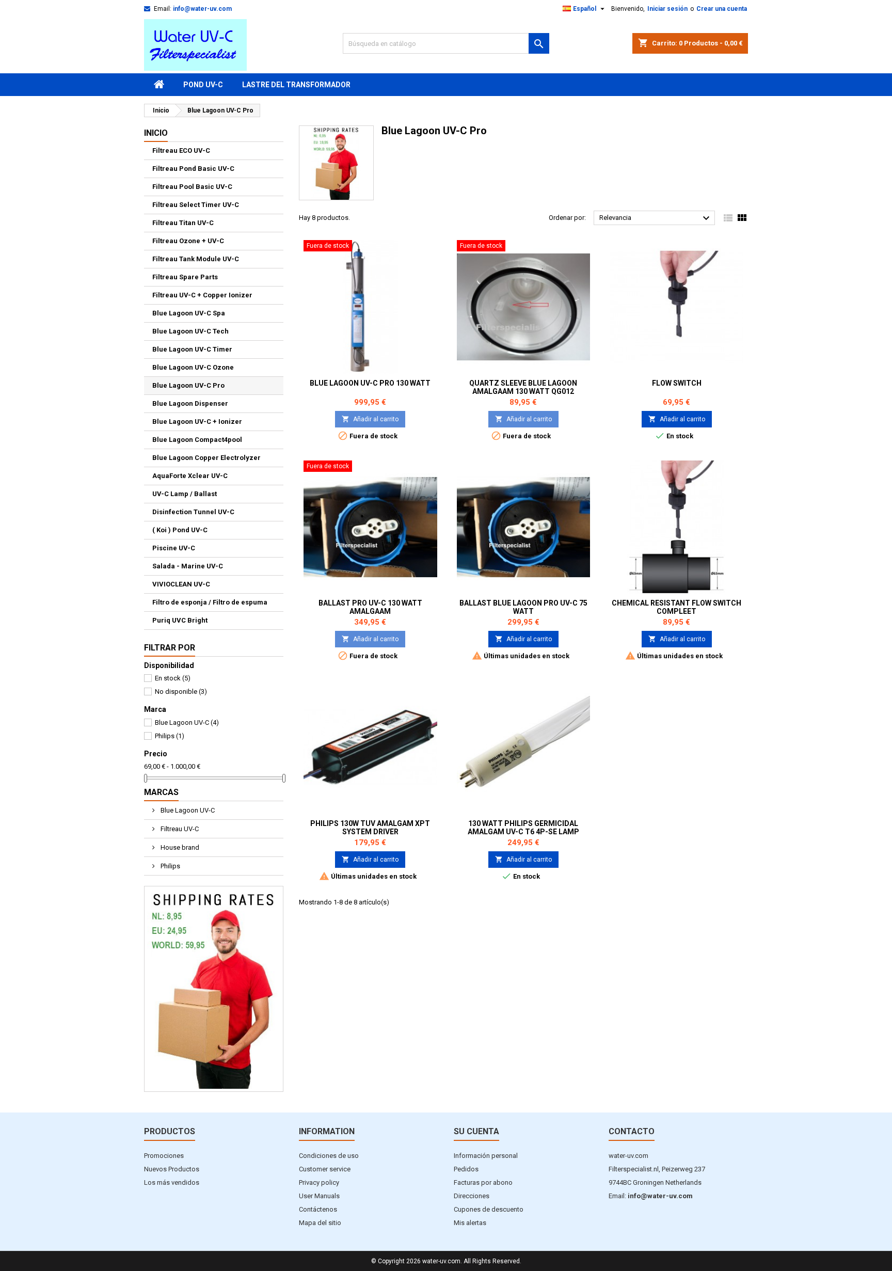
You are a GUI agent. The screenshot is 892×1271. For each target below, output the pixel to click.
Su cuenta (476, 1131)
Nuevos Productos (171, 1169)
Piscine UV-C (173, 548)
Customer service (325, 1169)
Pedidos (466, 1169)
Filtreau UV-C (179, 829)
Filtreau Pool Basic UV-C (192, 186)
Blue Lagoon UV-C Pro (188, 385)
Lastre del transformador (296, 85)
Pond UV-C (203, 85)
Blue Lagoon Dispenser (190, 403)
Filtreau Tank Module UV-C (195, 259)
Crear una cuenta (721, 8)
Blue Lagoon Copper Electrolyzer (206, 458)
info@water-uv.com (202, 8)
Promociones (164, 1155)
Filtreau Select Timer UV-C (195, 205)
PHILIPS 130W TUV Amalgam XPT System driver (370, 827)
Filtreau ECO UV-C (181, 150)
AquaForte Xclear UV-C (190, 476)
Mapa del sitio (320, 1223)
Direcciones (471, 1196)
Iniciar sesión (667, 8)
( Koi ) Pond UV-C (180, 530)
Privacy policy (319, 1182)
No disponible (181, 691)
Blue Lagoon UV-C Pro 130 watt (370, 383)
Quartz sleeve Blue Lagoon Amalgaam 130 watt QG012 (523, 387)
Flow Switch (677, 383)
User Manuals (319, 1196)
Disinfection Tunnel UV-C (193, 512)
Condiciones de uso (329, 1155)
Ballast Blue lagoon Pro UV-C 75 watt (523, 607)
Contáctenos (318, 1209)
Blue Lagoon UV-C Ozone (193, 367)
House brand (179, 847)
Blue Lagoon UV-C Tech (190, 331)
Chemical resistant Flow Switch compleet (676, 607)
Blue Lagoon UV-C (187, 722)
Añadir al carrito (370, 419)
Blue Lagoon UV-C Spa (188, 313)
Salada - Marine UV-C (187, 566)
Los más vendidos (171, 1182)
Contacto (632, 1131)
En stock (172, 678)
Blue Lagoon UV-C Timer (192, 349)
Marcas (161, 792)
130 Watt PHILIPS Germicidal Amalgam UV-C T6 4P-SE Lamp (523, 827)
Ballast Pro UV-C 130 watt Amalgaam (370, 607)
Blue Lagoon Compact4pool (197, 439)
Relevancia (655, 218)
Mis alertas (470, 1223)
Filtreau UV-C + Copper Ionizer (202, 295)
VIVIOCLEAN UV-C (181, 584)
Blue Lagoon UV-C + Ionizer (197, 421)
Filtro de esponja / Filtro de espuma (209, 602)
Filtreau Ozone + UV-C (188, 241)
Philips (169, 736)
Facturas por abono (483, 1182)
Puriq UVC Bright (180, 620)
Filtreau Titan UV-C (183, 223)
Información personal (486, 1155)
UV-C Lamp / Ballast (184, 494)
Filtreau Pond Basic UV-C (193, 168)
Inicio (156, 133)
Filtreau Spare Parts (185, 277)
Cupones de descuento (488, 1209)
